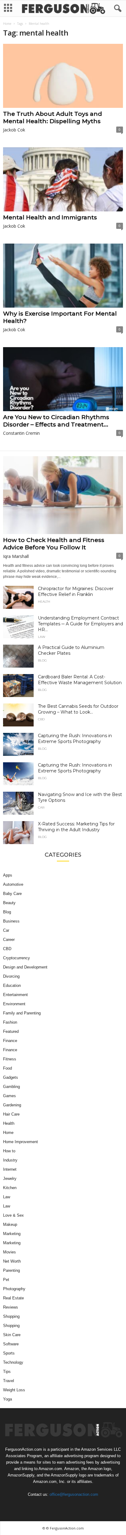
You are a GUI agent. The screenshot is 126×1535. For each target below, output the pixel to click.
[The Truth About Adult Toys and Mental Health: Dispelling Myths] (63, 76)
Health (44, 601)
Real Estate (13, 1298)
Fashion (10, 1022)
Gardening (12, 1105)
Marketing (11, 1233)
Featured (11, 1031)
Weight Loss (14, 1390)
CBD (41, 719)
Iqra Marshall (16, 556)
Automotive (13, 884)
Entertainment (15, 994)
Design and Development (25, 967)
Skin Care (11, 1334)
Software (11, 1344)
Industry (10, 1160)
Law (41, 637)
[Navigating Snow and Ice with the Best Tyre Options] (18, 803)
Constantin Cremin (21, 433)
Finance (10, 1040)
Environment (14, 1004)
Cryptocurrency (16, 958)
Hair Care (11, 1114)
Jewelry (10, 1178)
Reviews (10, 1307)
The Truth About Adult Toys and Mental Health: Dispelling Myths (52, 117)
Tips (7, 1371)
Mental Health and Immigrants (50, 217)
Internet (10, 1169)
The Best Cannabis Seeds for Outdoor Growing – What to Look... (78, 709)
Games (9, 1095)
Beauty (9, 902)
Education (12, 985)
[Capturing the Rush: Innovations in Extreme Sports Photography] (18, 744)
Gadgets (10, 1077)
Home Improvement (20, 1141)
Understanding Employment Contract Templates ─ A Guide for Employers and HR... (80, 623)
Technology (13, 1362)
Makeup (10, 1224)
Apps (7, 875)
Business (11, 921)
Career (9, 939)
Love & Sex (13, 1215)
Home (7, 23)
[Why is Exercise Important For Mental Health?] (63, 276)
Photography (14, 1289)
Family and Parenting (22, 1013)
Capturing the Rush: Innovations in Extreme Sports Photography (75, 738)
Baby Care (12, 893)
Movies (9, 1252)
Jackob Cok (14, 130)
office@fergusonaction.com (74, 1494)
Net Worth (12, 1261)
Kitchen (10, 1187)
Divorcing (11, 976)
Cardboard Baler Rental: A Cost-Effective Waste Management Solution (80, 679)
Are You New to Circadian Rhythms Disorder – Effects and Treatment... (56, 421)
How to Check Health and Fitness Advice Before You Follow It (53, 543)
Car (41, 807)
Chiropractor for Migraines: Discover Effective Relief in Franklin (75, 591)
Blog (42, 660)
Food (7, 1068)
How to (9, 1151)
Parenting (11, 1270)
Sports (9, 1353)
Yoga (7, 1399)
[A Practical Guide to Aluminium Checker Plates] (18, 656)
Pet (6, 1279)
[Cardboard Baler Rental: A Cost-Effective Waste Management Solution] (18, 685)
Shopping (11, 1316)
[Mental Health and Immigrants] (63, 179)
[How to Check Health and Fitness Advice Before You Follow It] (63, 495)
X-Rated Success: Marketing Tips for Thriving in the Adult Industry (76, 826)
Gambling (11, 1086)
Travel (8, 1380)
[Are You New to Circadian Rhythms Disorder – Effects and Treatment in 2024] (63, 379)
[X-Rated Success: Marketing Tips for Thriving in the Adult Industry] (18, 832)
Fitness (9, 1059)
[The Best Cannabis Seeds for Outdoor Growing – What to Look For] (18, 714)
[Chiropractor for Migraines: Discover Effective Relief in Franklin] (18, 597)
